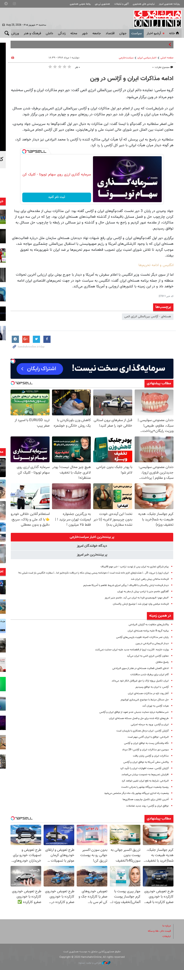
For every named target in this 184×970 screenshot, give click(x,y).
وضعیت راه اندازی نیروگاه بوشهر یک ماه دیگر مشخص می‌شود (136, 793)
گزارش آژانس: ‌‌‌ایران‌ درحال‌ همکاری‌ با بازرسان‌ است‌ (142, 731)
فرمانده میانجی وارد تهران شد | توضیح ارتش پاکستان (141, 604)
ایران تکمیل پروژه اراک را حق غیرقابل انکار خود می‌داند (140, 681)
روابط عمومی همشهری (80, 4)
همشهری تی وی (102, 4)
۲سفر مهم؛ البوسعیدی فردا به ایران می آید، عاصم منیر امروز (137, 598)
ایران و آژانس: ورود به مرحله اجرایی (150, 725)
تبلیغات (166, 936)
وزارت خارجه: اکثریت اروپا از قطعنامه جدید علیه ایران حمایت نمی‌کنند (132, 650)
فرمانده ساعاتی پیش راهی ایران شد (150, 579)
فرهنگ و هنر (32, 33)
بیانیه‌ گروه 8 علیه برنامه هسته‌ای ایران (148, 631)
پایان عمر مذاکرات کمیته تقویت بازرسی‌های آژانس (142, 637)
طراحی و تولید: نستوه (90, 963)
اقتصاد (110, 33)
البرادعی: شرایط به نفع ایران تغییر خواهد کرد (145, 781)
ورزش (15, 33)
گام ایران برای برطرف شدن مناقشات (149, 675)
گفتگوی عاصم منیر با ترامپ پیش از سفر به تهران (143, 592)
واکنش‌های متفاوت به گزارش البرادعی (149, 625)
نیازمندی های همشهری (144, 4)
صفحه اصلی (167, 58)
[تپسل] (24, 151)
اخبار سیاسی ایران (147, 58)
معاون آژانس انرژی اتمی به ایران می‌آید (148, 656)
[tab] (92, 537)
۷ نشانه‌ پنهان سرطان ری (152, 44)
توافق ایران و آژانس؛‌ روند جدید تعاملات (147, 806)
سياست (136, 33)
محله (73, 33)
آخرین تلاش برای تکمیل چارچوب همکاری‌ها (146, 799)
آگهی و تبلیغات (121, 4)
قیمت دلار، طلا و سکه (159, 931)
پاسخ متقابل (162, 662)
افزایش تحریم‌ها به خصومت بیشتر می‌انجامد (145, 775)
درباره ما (166, 926)
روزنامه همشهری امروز (169, 4)
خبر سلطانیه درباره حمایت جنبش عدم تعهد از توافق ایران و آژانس (134, 712)
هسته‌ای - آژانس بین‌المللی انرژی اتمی (147, 316)
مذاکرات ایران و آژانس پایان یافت (151, 756)
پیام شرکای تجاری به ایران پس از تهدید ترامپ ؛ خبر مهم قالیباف (135, 567)
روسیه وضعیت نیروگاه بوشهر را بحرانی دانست (145, 787)
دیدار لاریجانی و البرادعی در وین (152, 643)
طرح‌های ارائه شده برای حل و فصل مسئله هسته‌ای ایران (139, 718)
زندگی (62, 33)
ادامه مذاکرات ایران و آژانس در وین (131, 79)
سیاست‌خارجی (126, 58)
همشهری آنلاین (155, 18)
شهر (85, 33)
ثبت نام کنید (56, 197)
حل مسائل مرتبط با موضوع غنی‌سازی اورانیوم (145, 700)
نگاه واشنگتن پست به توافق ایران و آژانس (146, 743)
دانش (49, 33)
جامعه (96, 33)
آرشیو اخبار (154, 33)
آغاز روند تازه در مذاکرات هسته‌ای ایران (148, 693)
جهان (122, 33)
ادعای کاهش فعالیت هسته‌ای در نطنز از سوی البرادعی (140, 668)
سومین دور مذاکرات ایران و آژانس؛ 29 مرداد (145, 750)
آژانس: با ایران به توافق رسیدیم (152, 687)
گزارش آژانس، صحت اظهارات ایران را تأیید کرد (144, 768)
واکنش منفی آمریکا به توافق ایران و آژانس (146, 762)
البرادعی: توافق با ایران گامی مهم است (148, 737)
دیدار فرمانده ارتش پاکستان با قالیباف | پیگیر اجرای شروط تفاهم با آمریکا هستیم (126, 585)
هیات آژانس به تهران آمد (155, 706)
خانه (172, 33)
